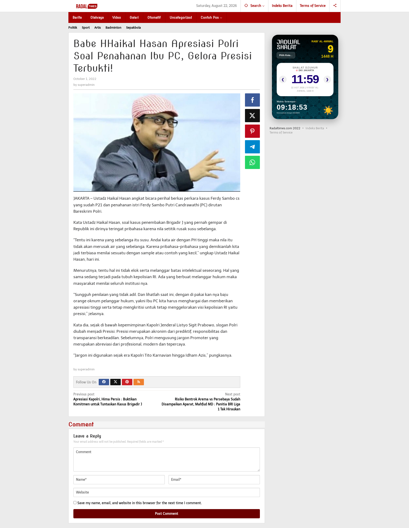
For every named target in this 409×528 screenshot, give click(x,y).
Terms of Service (281, 132)
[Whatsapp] (252, 162)
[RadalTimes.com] (87, 6)
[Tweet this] (252, 115)
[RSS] (138, 382)
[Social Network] (335, 6)
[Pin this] (252, 131)
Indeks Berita (315, 128)
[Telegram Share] (252, 146)
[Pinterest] (127, 382)
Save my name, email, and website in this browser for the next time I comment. (139, 503)
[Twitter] (115, 382)
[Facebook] (104, 382)
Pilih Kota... (286, 55)
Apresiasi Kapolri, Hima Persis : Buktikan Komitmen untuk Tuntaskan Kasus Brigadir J (107, 399)
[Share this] (252, 100)
